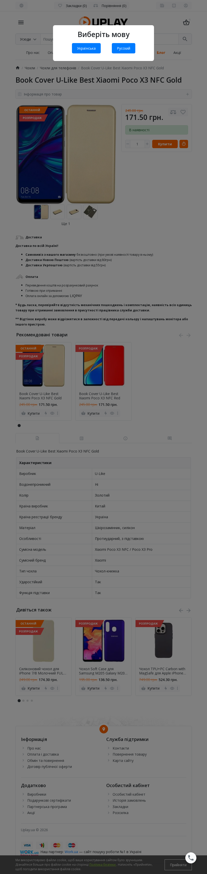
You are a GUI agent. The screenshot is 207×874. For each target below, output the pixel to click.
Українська (86, 48)
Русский (123, 48)
